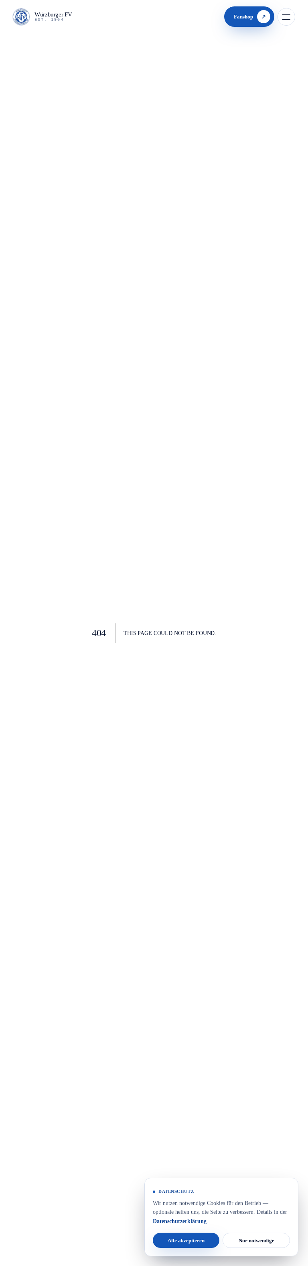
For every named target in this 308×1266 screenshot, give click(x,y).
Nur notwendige (256, 1240)
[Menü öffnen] (286, 17)
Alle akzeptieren (186, 1240)
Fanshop (248, 16)
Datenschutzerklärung (219, 1221)
